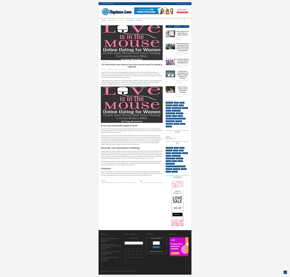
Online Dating (111, 20)
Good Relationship (176, 108)
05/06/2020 (186, 52)
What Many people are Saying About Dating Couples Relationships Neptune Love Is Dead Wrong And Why (182, 47)
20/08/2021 (111, 69)
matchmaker (179, 113)
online (128, 69)
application (169, 105)
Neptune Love (159, 251)
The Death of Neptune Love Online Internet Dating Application (182, 61)
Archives (168, 136)
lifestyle (168, 110)
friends (168, 108)
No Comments (180, 54)
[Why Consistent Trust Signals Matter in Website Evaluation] (170, 31)
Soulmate (139, 20)
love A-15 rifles (176, 110)
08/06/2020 (186, 94)
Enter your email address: (156, 238)
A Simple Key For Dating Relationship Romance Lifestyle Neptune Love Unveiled (182, 75)
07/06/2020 (186, 80)
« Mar (124, 262)
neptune (125, 69)
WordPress (121, 271)
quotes (180, 116)
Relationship (130, 20)
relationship (169, 123)
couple (175, 105)
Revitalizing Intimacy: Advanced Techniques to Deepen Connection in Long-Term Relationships (111, 246)
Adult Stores (169, 102)
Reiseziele (178, 121)
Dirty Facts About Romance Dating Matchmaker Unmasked (183, 89)
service (182, 123)
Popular (169, 26)
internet (121, 69)
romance (176, 123)
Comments (177, 26)
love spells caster (170, 113)
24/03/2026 (179, 39)
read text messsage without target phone (175, 118)
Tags (185, 26)
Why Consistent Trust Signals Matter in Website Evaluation (183, 33)
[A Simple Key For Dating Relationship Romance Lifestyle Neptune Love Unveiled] (170, 71)
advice (176, 102)
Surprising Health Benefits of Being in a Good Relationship (110, 258)
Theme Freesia (116, 271)
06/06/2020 (186, 65)
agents (181, 102)
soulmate (169, 126)
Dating (104, 20)
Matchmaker (121, 20)
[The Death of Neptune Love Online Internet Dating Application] (170, 59)
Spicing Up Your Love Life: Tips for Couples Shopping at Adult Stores (111, 252)
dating (118, 69)
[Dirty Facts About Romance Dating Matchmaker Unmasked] (170, 87)
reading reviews (170, 121)
